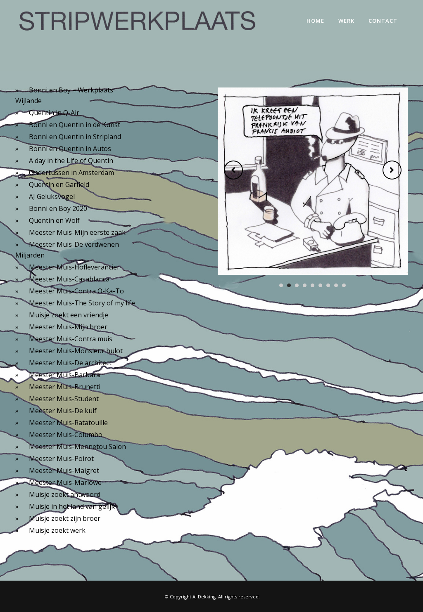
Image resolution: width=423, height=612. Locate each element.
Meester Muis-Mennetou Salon (77, 446)
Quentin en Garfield (59, 184)
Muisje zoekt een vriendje (68, 314)
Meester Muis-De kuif (63, 410)
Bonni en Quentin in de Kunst (74, 124)
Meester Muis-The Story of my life (82, 302)
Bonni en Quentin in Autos (70, 148)
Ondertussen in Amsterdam (71, 172)
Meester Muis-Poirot (61, 458)
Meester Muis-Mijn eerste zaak (77, 232)
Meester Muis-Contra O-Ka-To (76, 290)
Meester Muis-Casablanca (69, 279)
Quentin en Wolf (54, 220)
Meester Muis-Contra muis (70, 338)
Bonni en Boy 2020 (58, 208)
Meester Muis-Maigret (64, 470)
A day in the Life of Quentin (71, 160)
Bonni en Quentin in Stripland (75, 136)
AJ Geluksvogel (52, 196)
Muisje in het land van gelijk (72, 506)
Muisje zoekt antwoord (64, 494)
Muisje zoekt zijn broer (64, 518)
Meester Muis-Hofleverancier (74, 267)
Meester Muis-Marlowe (65, 482)
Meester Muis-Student (64, 398)
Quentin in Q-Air (54, 112)
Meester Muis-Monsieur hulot (76, 350)
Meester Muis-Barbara (64, 374)
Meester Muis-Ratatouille (68, 422)
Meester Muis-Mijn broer (68, 326)
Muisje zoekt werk (57, 530)
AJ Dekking (204, 596)
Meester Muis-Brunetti (64, 386)
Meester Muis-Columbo (65, 434)
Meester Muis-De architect (70, 362)
